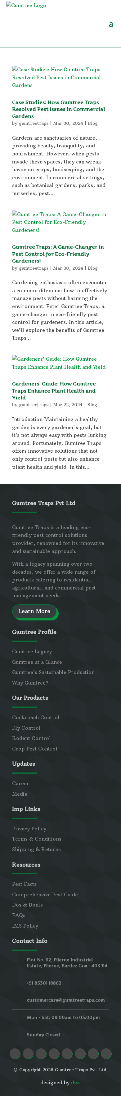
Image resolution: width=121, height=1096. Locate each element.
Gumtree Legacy (32, 651)
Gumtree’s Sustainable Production (53, 672)
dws (76, 1082)
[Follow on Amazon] (106, 1053)
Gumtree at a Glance (37, 662)
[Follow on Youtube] (67, 1053)
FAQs (18, 915)
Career (20, 783)
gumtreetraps (33, 123)
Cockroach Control (36, 717)
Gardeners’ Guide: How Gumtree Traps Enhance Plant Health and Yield (54, 391)
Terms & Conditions (36, 839)
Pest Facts (24, 884)
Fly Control (26, 728)
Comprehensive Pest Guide (45, 894)
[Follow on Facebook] (15, 1053)
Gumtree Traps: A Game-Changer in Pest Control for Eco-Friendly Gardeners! (58, 254)
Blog (93, 123)
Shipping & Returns (36, 849)
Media (19, 794)
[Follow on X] (93, 1053)
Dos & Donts (27, 905)
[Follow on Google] (80, 1053)
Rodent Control (31, 738)
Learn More (34, 611)
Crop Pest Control (34, 749)
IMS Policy (25, 926)
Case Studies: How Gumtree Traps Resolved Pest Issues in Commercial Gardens (58, 109)
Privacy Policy (29, 828)
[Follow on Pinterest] (54, 1053)
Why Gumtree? (30, 683)
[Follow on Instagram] (28, 1053)
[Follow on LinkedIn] (41, 1053)
